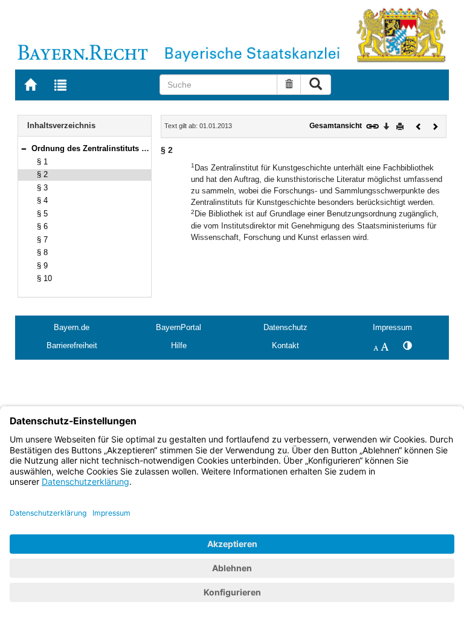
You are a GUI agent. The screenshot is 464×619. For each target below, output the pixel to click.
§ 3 (42, 187)
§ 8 (42, 252)
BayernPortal (178, 327)
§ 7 (42, 239)
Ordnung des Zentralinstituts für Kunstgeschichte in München (147, 148)
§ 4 (42, 200)
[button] (24, 148)
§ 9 (42, 265)
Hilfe (179, 345)
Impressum (392, 327)
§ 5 (42, 213)
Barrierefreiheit (72, 345)
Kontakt (285, 345)
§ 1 (42, 161)
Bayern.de (71, 327)
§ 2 (42, 174)
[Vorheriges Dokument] (418, 125)
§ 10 (44, 278)
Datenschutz (285, 327)
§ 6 (42, 226)
